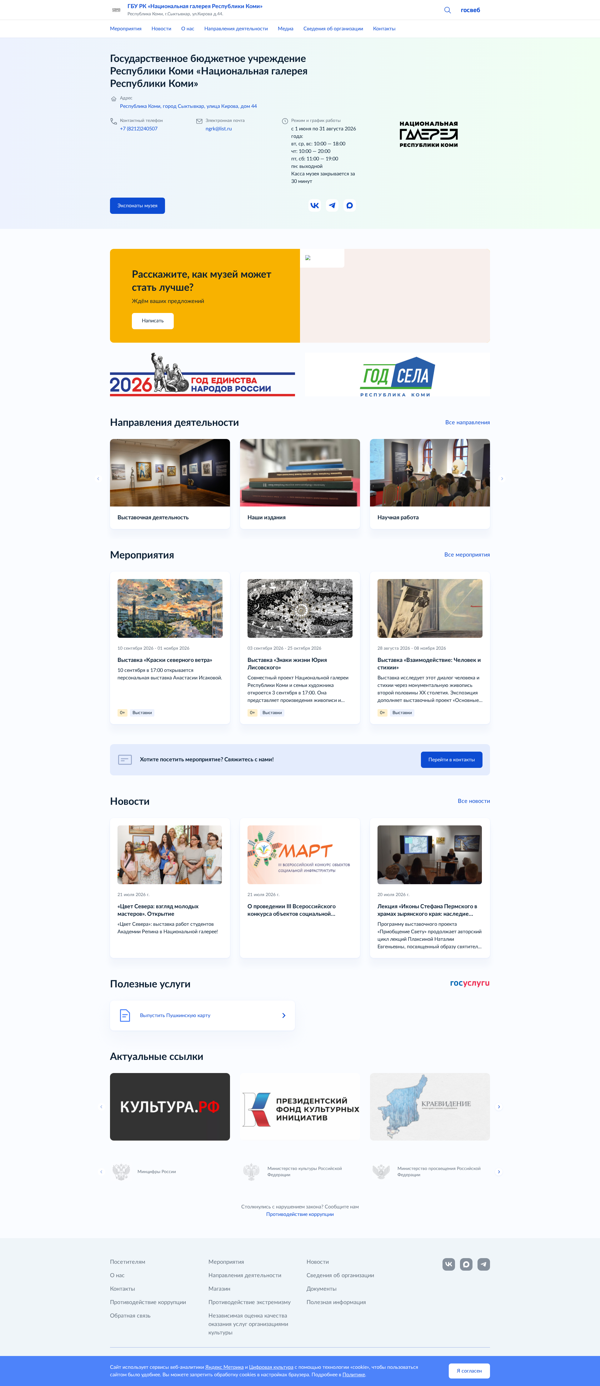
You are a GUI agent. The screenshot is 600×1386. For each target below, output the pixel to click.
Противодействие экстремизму (249, 1302)
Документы (322, 1289)
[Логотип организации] (116, 10)
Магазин (219, 1289)
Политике (353, 1374)
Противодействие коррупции (300, 1214)
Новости (161, 28)
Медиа (285, 28)
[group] (170, 1107)
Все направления (467, 423)
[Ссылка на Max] (350, 205)
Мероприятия (126, 28)
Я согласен (469, 1370)
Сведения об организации (333, 28)
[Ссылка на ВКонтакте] (448, 1264)
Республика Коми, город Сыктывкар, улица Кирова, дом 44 (188, 106)
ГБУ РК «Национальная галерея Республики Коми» (195, 6)
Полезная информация (336, 1302)
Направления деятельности (236, 28)
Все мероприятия (467, 555)
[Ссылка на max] (466, 1264)
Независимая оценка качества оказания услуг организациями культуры (248, 1324)
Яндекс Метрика (224, 1367)
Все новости (474, 801)
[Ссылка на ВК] (315, 205)
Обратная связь (130, 1316)
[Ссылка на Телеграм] (332, 205)
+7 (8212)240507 (139, 128)
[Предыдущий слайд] (101, 1107)
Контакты (384, 28)
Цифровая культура (271, 1367)
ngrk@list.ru (219, 128)
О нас (187, 28)
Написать (153, 320)
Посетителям (127, 1262)
